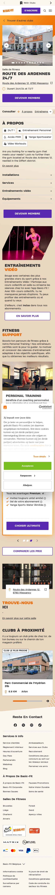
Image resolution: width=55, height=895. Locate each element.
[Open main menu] (50, 10)
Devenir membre (27, 98)
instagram (31, 725)
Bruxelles (7, 806)
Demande (44, 10)
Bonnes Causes (10, 792)
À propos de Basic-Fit (13, 783)
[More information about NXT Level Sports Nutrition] (29, 842)
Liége (5, 810)
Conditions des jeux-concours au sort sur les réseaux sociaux (39, 759)
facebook (15, 725)
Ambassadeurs (36, 743)
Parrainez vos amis (38, 766)
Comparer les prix (27, 551)
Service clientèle (11, 743)
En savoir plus (10, 166)
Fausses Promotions (39, 783)
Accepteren (27, 466)
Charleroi (7, 814)
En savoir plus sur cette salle (19, 618)
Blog (5, 769)
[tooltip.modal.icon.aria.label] (45, 498)
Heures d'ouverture (12, 752)
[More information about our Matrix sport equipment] (11, 842)
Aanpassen (26, 475)
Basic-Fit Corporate (12, 787)
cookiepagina (37, 445)
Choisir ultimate (27, 525)
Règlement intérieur (13, 747)
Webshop (7, 764)
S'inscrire (31, 10)
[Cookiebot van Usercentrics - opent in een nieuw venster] (39, 407)
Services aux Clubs (38, 747)
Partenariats (9, 760)
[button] (4, 3)
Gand (31, 810)
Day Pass (7, 756)
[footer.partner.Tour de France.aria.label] (14, 831)
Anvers (6, 819)
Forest (32, 806)
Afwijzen (27, 485)
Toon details (39, 456)
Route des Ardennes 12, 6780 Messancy (25, 83)
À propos (27, 111)
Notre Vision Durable (39, 787)
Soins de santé (36, 792)
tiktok (40, 725)
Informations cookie (13, 872)
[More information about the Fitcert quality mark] (34, 830)
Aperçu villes (35, 814)
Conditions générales (39, 879)
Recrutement (35, 752)
